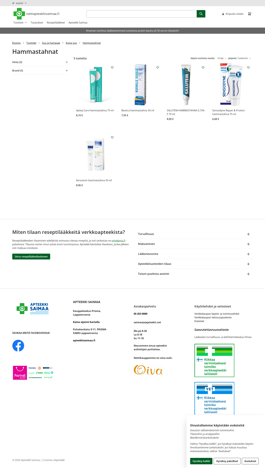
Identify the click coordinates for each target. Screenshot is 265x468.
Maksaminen (146, 244)
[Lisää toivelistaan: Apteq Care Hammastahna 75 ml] (112, 67)
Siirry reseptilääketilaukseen (31, 256)
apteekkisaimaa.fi (84, 340)
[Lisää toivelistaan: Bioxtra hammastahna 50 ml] (158, 67)
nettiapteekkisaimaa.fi (42, 14)
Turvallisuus (146, 234)
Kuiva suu (71, 43)
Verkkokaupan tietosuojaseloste (213, 317)
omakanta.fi (118, 240)
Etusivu (16, 43)
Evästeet (199, 321)
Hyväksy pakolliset (227, 461)
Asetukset (250, 461)
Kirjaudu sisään (235, 13)
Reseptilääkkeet (56, 22)
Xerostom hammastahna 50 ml (94, 180)
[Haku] (201, 13)
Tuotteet (18, 22)
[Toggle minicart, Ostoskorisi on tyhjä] (249, 13)
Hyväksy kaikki (201, 461)
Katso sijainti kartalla (86, 322)
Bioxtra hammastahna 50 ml (137, 110)
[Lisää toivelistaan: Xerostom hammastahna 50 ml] (112, 137)
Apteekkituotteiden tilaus (154, 264)
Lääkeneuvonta (148, 254)
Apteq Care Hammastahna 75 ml (95, 110)
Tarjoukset (37, 22)
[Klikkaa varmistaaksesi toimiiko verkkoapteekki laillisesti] (223, 398)
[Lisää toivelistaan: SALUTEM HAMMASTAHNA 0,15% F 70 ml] (203, 67)
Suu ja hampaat (51, 43)
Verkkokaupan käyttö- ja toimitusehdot (216, 313)
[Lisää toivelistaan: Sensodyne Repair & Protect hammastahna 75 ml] (248, 67)
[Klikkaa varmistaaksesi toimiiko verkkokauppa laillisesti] (223, 360)
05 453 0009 (140, 313)
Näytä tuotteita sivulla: (203, 58)
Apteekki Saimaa (78, 22)
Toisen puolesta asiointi (153, 274)
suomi (19, 3)
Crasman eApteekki (53, 460)
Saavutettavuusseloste (211, 330)
